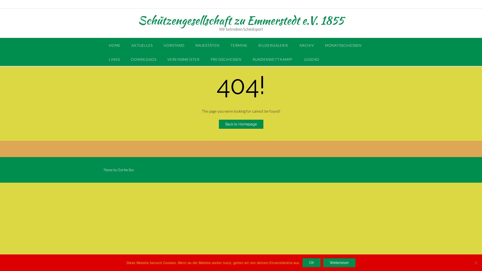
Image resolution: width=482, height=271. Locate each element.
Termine (239, 45)
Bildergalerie (273, 45)
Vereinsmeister (183, 59)
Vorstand (174, 45)
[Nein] (475, 262)
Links (114, 59)
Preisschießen (226, 59)
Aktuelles (142, 45)
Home (114, 45)
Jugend (311, 59)
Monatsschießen (343, 45)
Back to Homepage (241, 124)
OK (311, 263)
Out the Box (125, 170)
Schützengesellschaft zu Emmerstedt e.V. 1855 (241, 20)
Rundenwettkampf (273, 59)
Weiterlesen (339, 263)
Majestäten (207, 45)
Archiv (306, 45)
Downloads (143, 59)
